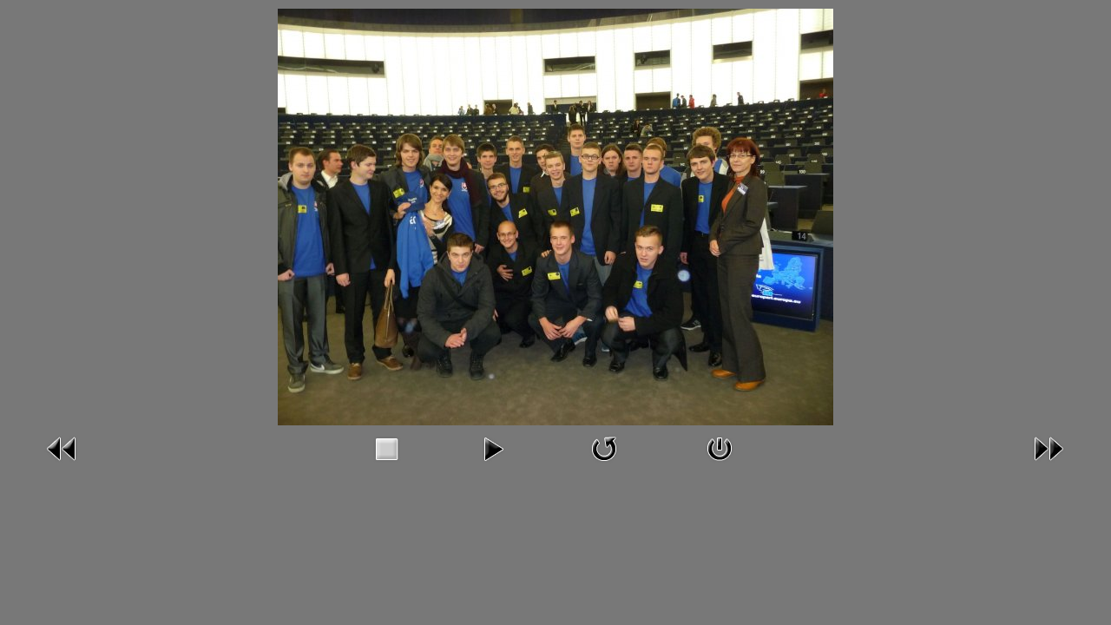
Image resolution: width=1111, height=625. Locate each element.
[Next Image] (1048, 448)
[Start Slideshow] (493, 448)
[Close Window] (719, 448)
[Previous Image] (62, 448)
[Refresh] (604, 448)
